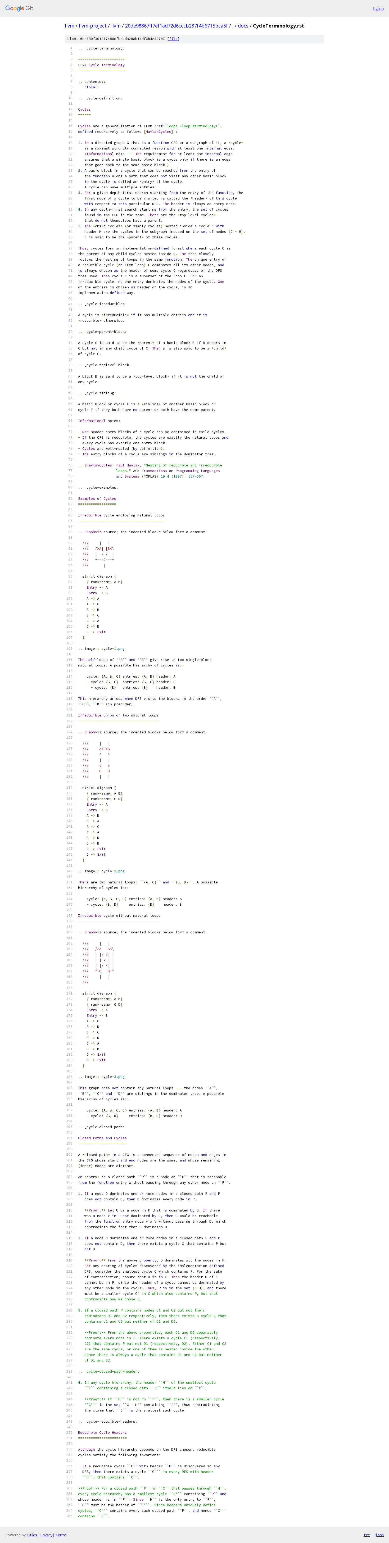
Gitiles (32, 1534)
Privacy (46, 1534)
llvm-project (93, 25)
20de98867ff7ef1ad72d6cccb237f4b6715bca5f (176, 25)
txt (367, 1534)
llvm (69, 25)
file (173, 39)
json (379, 1534)
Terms (61, 1534)
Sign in (378, 8)
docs (243, 25)
